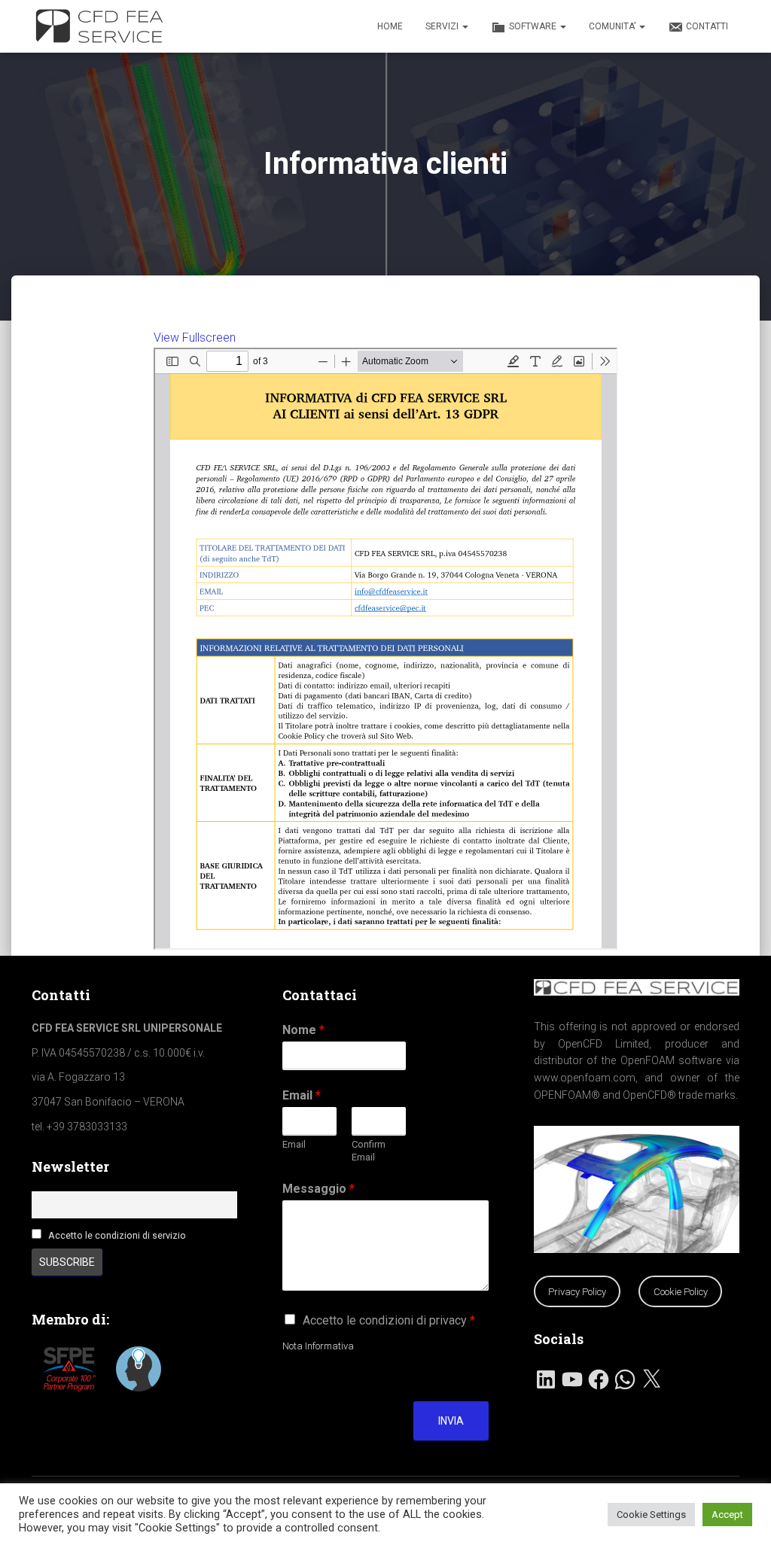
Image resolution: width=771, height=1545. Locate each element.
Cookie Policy (681, 1291)
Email (301, 1095)
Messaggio (318, 1189)
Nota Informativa (318, 1346)
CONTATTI (707, 26)
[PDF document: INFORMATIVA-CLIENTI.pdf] (386, 649)
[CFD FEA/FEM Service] (103, 26)
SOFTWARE (534, 26)
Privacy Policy (577, 1291)
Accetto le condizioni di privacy (389, 1320)
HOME (390, 26)
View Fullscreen (195, 337)
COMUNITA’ (613, 26)
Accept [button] (727, 1514)
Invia (451, 1421)
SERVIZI (443, 26)
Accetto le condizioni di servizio (117, 1235)
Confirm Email (369, 1151)
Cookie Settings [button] (651, 1514)
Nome (303, 1030)
